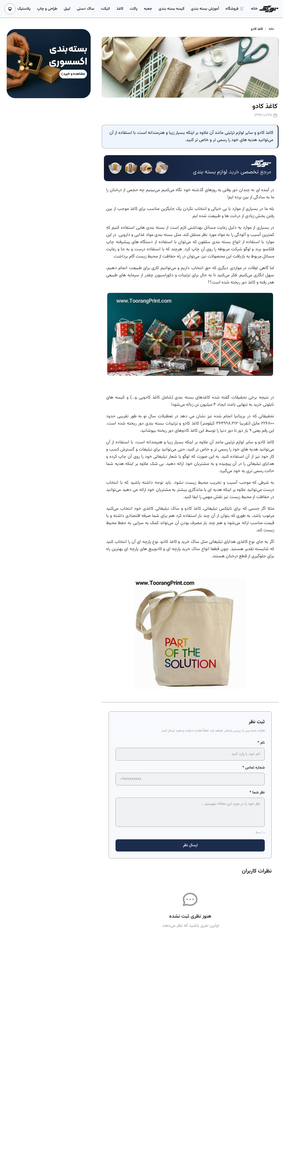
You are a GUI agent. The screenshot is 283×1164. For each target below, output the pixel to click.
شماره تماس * (253, 767)
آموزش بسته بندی (205, 9)
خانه (254, 9)
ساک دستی (85, 9)
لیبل (67, 9)
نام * (261, 743)
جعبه (148, 9)
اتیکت (105, 9)
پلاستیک (23, 9)
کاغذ (119, 9)
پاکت (133, 9)
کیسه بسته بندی (171, 9)
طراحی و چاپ (47, 9)
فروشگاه (232, 9)
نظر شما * (257, 792)
